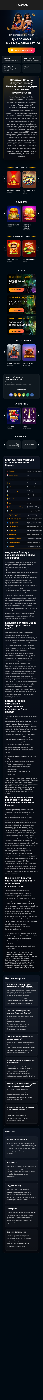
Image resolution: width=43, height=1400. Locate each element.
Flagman (21, 4)
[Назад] (4, 179)
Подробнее (21, 389)
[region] (21, 183)
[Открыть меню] (40, 5)
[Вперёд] (38, 179)
